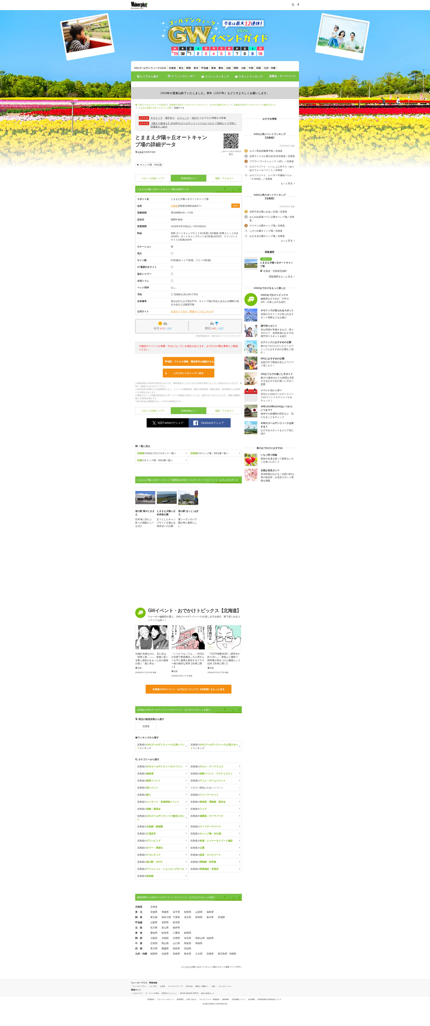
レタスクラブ (138, 993)
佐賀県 (165, 953)
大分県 (198, 953)
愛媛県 (165, 948)
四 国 (138, 948)
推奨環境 (180, 999)
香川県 (153, 948)
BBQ (194, 117)
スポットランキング (250, 76)
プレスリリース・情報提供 (209, 999)
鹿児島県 (222, 953)
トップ (152, 178)
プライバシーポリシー (165, 999)
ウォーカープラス (139, 986)
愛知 (221, 67)
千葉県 (176, 917)
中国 (251, 67)
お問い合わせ (191, 999)
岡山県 (165, 943)
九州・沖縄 (269, 67)
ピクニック (183, 117)
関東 (188, 67)
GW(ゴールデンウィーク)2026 (150, 67)
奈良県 (187, 938)
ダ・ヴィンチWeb (152, 993)
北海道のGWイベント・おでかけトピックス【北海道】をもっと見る (189, 689)
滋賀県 (210, 938)
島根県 (198, 943)
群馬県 (198, 917)
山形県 (198, 911)
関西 (236, 67)
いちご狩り (153, 986)
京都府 (165, 938)
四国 (258, 67)
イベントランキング (216, 76)
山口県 (176, 943)
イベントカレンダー (182, 76)
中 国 (138, 943)
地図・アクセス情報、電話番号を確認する (189, 361)
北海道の (159, 766)
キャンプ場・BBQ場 (150, 164)
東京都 (153, 917)
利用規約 (150, 999)
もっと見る (287, 183)
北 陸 (138, 927)
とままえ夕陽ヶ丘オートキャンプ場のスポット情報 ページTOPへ (212, 966)
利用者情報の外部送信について (269, 999)
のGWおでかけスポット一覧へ (156, 453)
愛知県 (153, 932)
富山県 (165, 927)
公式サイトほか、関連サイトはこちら (191, 311)
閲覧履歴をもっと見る (281, 276)
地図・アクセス (223, 178)
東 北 (138, 911)
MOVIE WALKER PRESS (189, 993)
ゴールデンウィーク (175, 986)
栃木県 (210, 917)
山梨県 (153, 922)
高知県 (187, 948)
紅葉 (213, 986)
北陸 (228, 67)
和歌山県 (200, 938)
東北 (181, 67)
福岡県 (153, 953)
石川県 (153, 927)
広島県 (153, 943)
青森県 (165, 911)
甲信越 (204, 67)
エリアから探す (149, 76)
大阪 (243, 67)
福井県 (176, 927)
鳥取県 (187, 943)
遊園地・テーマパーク (282, 76)
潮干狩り (170, 117)
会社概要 (251, 999)
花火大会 (189, 986)
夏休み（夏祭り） (202, 986)
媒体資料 (225, 999)
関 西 (138, 938)
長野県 (165, 922)
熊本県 (187, 953)
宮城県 (153, 911)
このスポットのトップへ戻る (188, 373)
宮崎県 (210, 953)
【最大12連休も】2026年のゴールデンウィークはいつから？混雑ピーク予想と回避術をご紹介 (193, 125)
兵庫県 (176, 938)
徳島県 (176, 948)
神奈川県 (166, 917)
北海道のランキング (161, 746)
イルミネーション (224, 986)
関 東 (138, 917)
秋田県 (187, 911)
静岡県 (187, 932)
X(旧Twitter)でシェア (170, 423)
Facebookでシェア (212, 423)
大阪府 (153, 938)
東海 (213, 67)
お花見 (162, 986)
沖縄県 (232, 953)
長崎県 (176, 953)
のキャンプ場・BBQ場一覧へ (209, 453)
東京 (196, 67)
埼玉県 (187, 917)
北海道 (172, 67)
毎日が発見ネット (207, 993)
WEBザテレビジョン (169, 993)
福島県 (210, 911)
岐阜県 (165, 932)
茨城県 (221, 917)
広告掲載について (238, 999)
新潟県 (176, 922)
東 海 (138, 932)
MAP (235, 205)
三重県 (176, 932)
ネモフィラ (156, 117)
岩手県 (176, 911)
